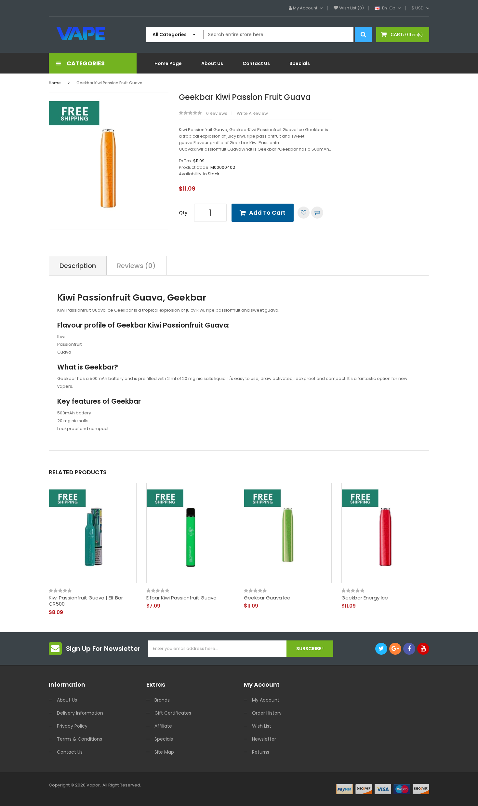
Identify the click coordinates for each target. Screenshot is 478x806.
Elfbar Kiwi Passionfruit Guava (181, 598)
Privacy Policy (72, 726)
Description (78, 265)
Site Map (164, 752)
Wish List (261, 726)
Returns (260, 752)
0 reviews (216, 113)
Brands (162, 700)
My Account (265, 700)
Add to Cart (267, 212)
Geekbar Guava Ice (267, 598)
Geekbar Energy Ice (364, 598)
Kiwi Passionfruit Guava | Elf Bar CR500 (86, 601)
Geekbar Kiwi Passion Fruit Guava (109, 83)
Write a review (252, 113)
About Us (67, 700)
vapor (93, 785)
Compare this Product (317, 213)
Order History (267, 713)
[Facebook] (409, 649)
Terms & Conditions (79, 739)
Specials (163, 739)
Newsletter (264, 739)
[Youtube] (423, 649)
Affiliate (163, 726)
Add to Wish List (304, 213)
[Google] (395, 649)
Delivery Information (80, 713)
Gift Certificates (172, 713)
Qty (183, 212)
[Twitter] (381, 649)
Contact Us (70, 752)
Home (55, 83)
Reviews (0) (136, 265)
